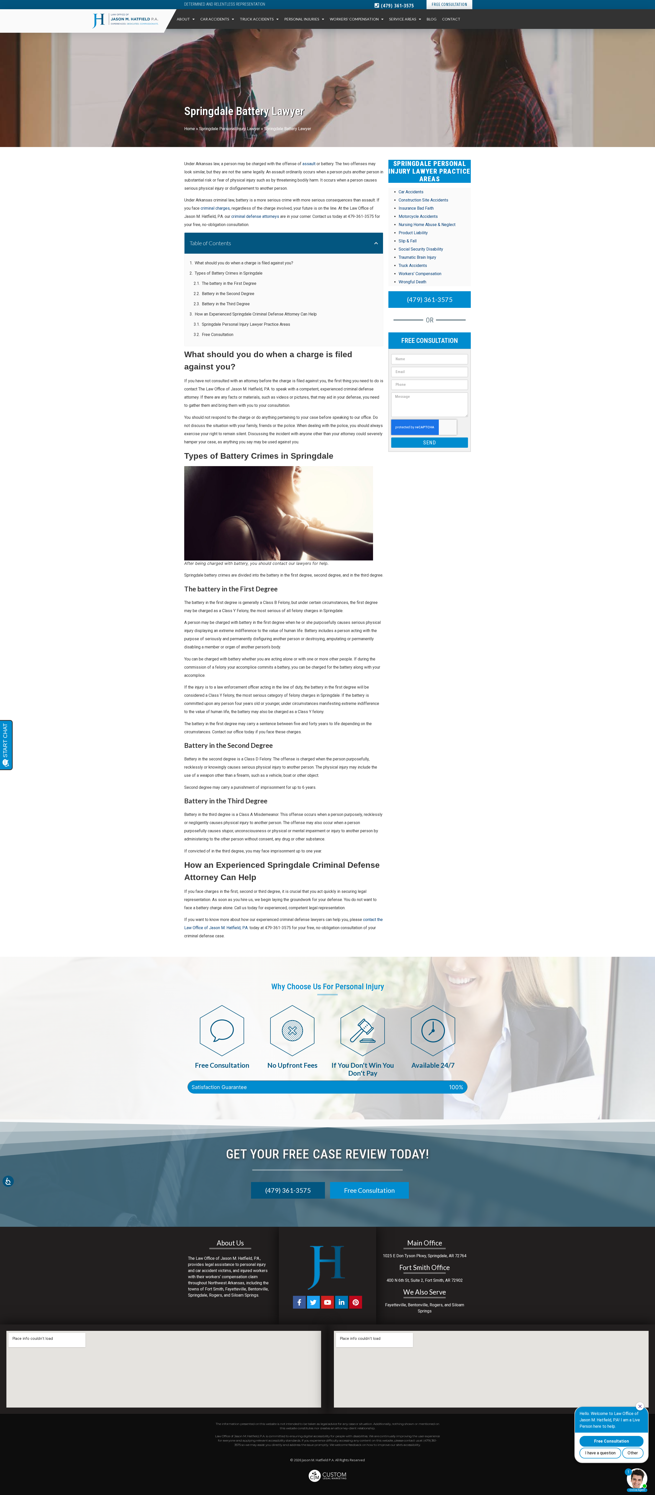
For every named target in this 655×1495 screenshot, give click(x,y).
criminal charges (215, 208)
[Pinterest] (355, 1302)
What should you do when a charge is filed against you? (244, 263)
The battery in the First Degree (229, 283)
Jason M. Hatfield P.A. (318, 1460)
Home (189, 128)
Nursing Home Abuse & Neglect (427, 224)
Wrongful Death (412, 281)
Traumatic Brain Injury (417, 257)
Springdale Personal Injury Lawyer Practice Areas (246, 324)
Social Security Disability (421, 249)
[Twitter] (313, 1302)
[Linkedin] (341, 1302)
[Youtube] (327, 1302)
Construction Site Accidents (423, 200)
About (183, 19)
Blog (431, 19)
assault (308, 163)
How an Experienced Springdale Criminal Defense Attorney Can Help (256, 314)
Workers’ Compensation (354, 19)
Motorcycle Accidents (418, 216)
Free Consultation (217, 334)
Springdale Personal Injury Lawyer (229, 128)
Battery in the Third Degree (226, 303)
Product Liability (413, 232)
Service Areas (402, 19)
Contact (451, 19)
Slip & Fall (408, 241)
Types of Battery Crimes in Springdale (229, 273)
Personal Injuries (301, 19)
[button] (376, 243)
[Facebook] (299, 1302)
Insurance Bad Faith (416, 208)
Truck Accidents (257, 19)
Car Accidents (214, 19)
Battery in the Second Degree (228, 293)
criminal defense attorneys (255, 216)
